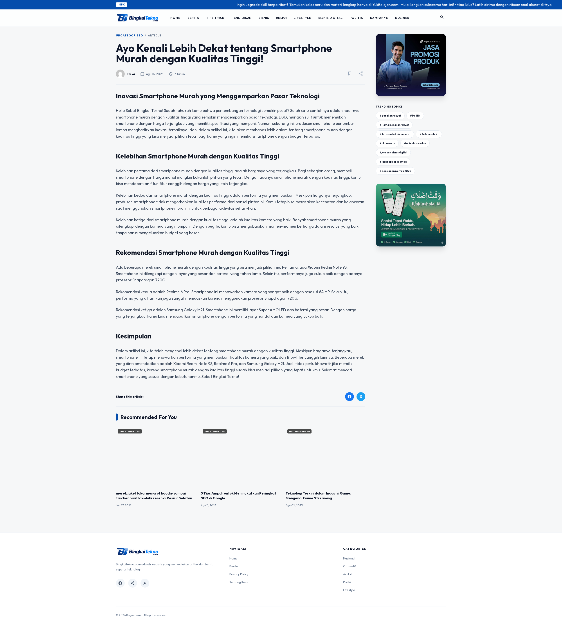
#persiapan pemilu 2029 (395, 171)
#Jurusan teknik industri (395, 134)
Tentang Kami (238, 582)
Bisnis (264, 18)
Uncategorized (129, 35)
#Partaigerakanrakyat (394, 124)
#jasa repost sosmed (393, 161)
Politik (356, 18)
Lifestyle (302, 18)
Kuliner (402, 18)
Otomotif (349, 566)
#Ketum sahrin (429, 134)
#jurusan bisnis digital (393, 152)
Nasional (349, 558)
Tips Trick (215, 18)
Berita (193, 18)
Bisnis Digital (330, 18)
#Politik (415, 115)
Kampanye (379, 18)
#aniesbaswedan (415, 143)
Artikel (347, 574)
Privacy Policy (238, 574)
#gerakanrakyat (390, 115)
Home (175, 18)
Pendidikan (242, 18)
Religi (281, 18)
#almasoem (387, 143)
